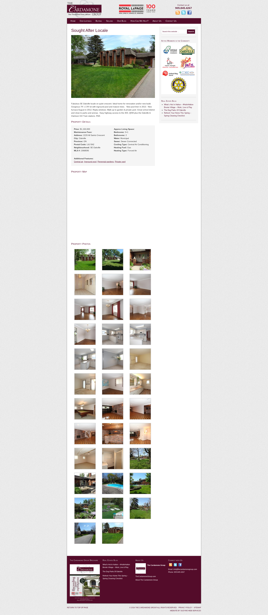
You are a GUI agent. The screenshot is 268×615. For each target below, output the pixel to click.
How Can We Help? (139, 21)
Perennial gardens (106, 161)
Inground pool (90, 161)
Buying (99, 21)
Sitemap (197, 608)
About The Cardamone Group (146, 580)
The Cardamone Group (95, 9)
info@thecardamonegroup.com (185, 569)
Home (73, 21)
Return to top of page (77, 608)
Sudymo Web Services (190, 611)
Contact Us (171, 21)
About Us (157, 21)
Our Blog (121, 21)
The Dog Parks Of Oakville (175, 110)
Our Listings (85, 21)
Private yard (120, 161)
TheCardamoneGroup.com (145, 576)
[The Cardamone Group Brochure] (85, 601)
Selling (109, 21)
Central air (78, 161)
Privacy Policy (185, 608)
